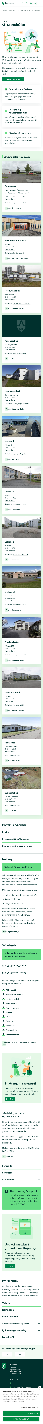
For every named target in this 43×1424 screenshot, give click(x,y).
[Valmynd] (39, 3)
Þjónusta (12, 10)
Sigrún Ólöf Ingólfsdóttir (21, 303)
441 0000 (16, 1383)
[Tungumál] (30, 3)
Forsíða (4, 10)
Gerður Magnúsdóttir (20, 253)
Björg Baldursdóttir (20, 353)
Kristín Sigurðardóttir (20, 554)
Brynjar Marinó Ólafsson (22, 655)
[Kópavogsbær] (8, 3)
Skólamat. (25, 914)
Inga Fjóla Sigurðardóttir (21, 454)
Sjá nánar (10, 1099)
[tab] (21, 832)
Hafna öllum (32, 1413)
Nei (20, 1354)
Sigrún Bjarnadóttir (20, 203)
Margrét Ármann (20, 504)
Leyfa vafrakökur (21, 1419)
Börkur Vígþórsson (20, 604)
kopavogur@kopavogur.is (22, 1387)
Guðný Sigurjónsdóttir (21, 404)
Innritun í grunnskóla (12, 79)
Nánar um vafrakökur (17, 1401)
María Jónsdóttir (19, 705)
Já (7, 1354)
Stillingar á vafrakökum (29, 1407)
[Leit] (22, 3)
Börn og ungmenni (23, 10)
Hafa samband (10, 199)
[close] (39, 1388)
